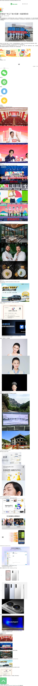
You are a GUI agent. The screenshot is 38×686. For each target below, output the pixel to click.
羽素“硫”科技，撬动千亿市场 (4, 451)
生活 (9, 0)
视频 (12, 0)
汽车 (18, 0)
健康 (15, 0)
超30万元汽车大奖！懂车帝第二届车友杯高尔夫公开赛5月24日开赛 (9, 281)
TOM (2, 15)
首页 (0, 0)
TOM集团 (1, 684)
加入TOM (7, 684)
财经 (14, 0)
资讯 (2, 0)
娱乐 (3, 0)
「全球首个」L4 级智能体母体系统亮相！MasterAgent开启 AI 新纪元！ (12, 630)
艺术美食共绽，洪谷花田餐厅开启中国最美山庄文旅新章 (8, 393)
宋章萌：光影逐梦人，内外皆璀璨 (5, 338)
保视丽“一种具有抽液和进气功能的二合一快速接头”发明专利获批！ (9, 302)
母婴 (11, 0)
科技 (20, 0)
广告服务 (4, 684)
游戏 (6, 0)
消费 (17, 0)
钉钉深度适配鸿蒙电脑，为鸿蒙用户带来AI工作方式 (9, 565)
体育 (5, 0)
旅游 (8, 0)
